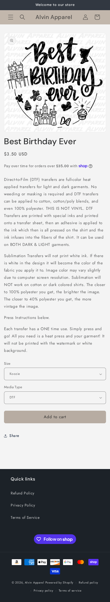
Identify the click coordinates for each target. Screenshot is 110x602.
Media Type (13, 387)
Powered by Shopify (59, 582)
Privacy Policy (23, 505)
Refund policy (88, 582)
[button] (11, 17)
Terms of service (70, 590)
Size (7, 363)
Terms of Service (25, 517)
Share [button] (14, 435)
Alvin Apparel (34, 582)
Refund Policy (22, 493)
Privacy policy (43, 590)
